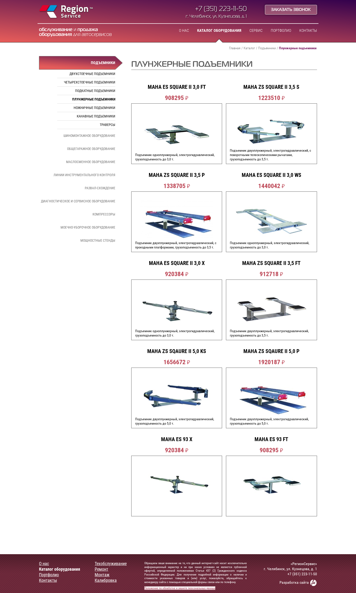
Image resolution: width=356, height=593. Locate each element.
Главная (234, 48)
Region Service (66, 12)
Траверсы (107, 125)
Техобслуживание (111, 563)
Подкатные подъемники (95, 91)
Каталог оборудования (219, 31)
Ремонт (101, 569)
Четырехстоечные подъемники (89, 82)
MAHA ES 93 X (176, 439)
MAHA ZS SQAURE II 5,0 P (271, 351)
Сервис (256, 31)
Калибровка (106, 580)
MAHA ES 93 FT (271, 439)
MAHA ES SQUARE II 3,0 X (177, 263)
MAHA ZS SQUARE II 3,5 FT (271, 263)
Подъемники (267, 48)
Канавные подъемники (96, 116)
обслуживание (55, 30)
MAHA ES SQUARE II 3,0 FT (177, 87)
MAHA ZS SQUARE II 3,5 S (271, 87)
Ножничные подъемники (94, 108)
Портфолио (281, 31)
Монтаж (102, 575)
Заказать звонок (291, 10)
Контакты (308, 31)
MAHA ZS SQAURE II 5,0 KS (176, 351)
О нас (184, 31)
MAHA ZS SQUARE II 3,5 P (177, 175)
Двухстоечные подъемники (92, 74)
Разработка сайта (294, 582)
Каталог (249, 48)
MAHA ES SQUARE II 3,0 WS (271, 175)
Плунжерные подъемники (93, 99)
